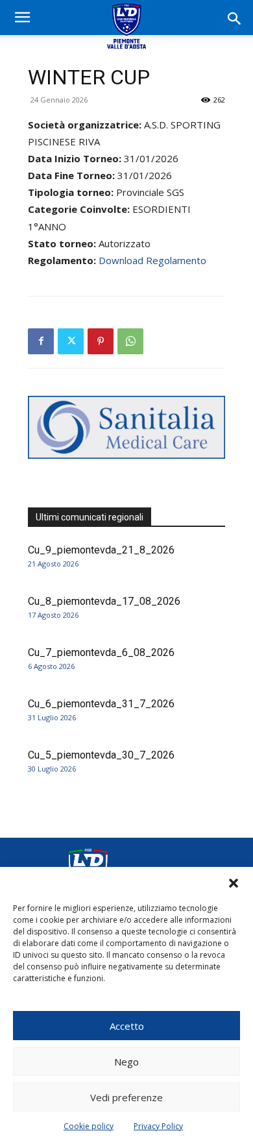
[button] (233, 883)
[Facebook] (41, 341)
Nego (126, 1061)
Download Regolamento (152, 260)
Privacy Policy (158, 1126)
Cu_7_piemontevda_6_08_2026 (101, 652)
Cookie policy (89, 1126)
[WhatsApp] (130, 341)
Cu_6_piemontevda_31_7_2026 (101, 704)
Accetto (127, 1025)
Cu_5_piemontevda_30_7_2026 (101, 755)
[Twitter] (71, 341)
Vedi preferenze (126, 1097)
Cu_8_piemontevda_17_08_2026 (104, 601)
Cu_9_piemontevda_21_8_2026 (101, 550)
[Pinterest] (101, 341)
